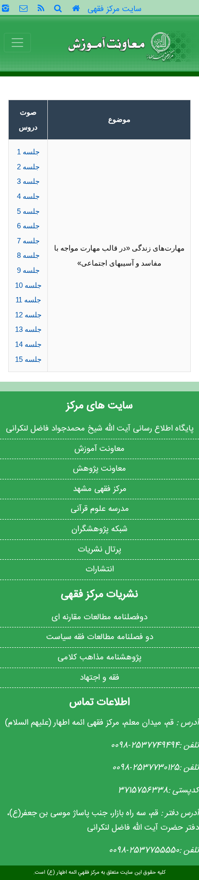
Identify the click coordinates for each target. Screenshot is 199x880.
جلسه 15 (28, 359)
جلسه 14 (28, 344)
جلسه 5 (28, 211)
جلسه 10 (28, 285)
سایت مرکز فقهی (114, 9)
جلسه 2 (28, 167)
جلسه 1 (28, 152)
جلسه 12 (28, 315)
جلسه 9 (28, 270)
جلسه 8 (28, 255)
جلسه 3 (28, 181)
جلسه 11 (28, 300)
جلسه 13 (28, 329)
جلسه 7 (28, 241)
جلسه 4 (28, 196)
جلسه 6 (28, 226)
